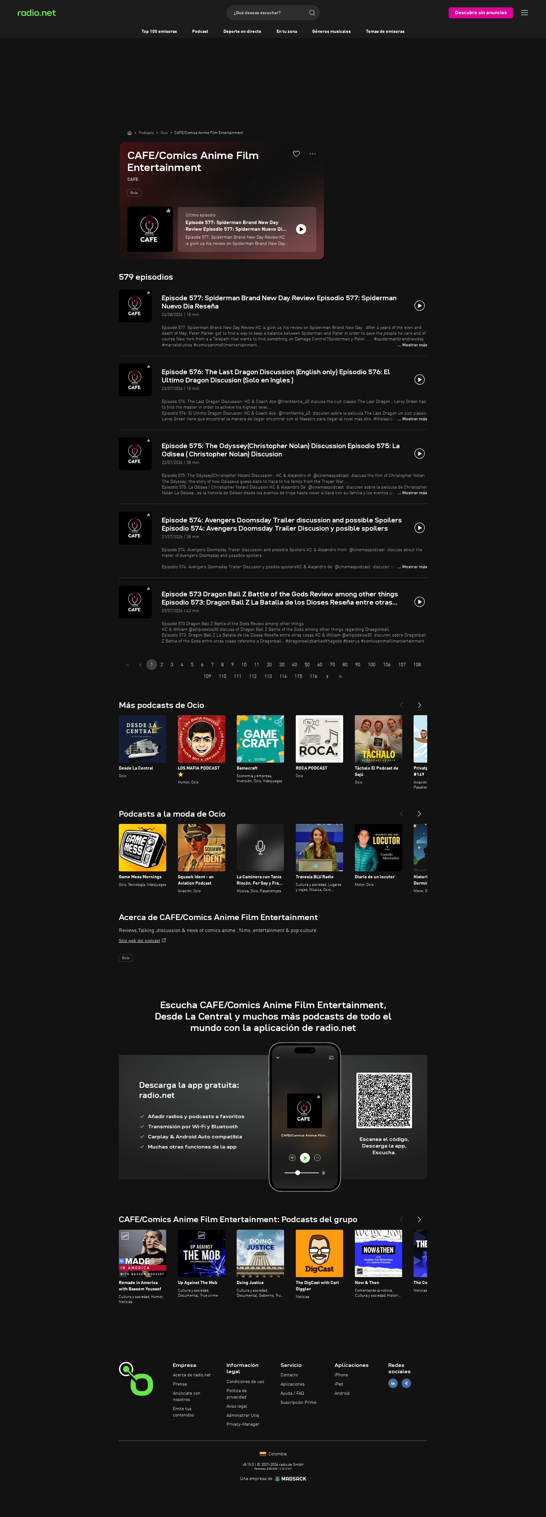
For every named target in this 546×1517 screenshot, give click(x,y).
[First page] (128, 665)
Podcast (200, 31)
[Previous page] (140, 665)
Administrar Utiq (243, 1415)
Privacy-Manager (243, 1424)
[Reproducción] (301, 229)
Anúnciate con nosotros (186, 1396)
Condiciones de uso (245, 1382)
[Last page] (340, 677)
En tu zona (286, 31)
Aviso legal (237, 1406)
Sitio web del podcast (139, 941)
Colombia (277, 1454)
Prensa (180, 1384)
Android (342, 1393)
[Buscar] (312, 12)
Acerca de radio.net (192, 1375)
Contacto (289, 1375)
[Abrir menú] (524, 12)
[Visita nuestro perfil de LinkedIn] (393, 1383)
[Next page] (327, 677)
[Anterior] (401, 702)
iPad (339, 1384)
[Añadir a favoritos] (296, 154)
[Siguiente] (419, 702)
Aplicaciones (293, 1384)
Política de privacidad (237, 1394)
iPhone (341, 1375)
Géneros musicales (331, 31)
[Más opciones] (312, 154)
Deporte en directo (242, 31)
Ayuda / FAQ (292, 1393)
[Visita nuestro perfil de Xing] (406, 1383)
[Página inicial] (129, 132)
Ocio (134, 193)
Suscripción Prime (298, 1402)
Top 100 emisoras (159, 31)
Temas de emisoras (385, 31)
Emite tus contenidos (183, 1412)
